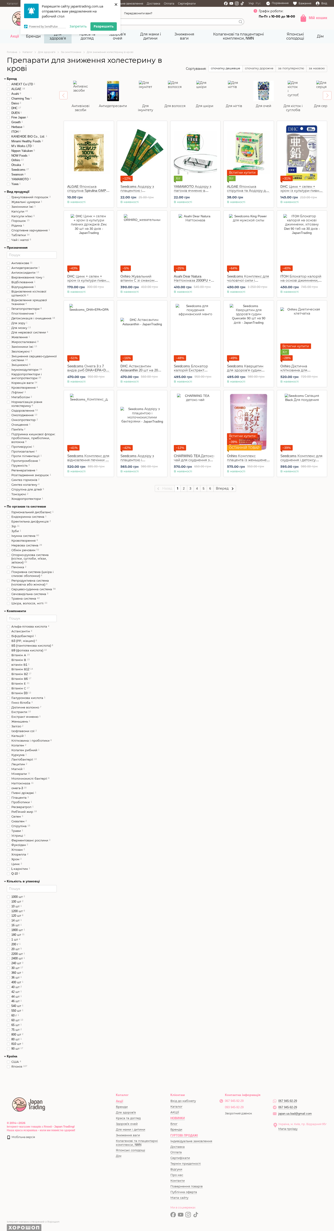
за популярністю (291, 68)
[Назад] (63, 95)
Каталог (12, 3)
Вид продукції (18, 191)
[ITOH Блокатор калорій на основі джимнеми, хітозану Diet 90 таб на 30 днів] (302, 242)
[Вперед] (327, 95)
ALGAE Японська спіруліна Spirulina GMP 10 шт (86, 191)
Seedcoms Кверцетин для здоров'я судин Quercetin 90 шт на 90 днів (248, 370)
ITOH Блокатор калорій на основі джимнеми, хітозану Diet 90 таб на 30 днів (301, 282)
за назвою (317, 68)
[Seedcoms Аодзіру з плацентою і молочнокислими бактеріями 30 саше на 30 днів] (142, 422)
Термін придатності (185, 1163)
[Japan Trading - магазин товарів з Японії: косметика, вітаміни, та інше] (29, 1104)
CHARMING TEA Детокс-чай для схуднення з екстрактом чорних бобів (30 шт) (194, 462)
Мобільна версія (23, 1137)
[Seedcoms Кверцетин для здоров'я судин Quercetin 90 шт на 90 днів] (248, 332)
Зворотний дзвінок (238, 1113)
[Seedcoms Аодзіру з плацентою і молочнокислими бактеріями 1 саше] (142, 152)
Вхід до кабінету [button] (183, 1101)
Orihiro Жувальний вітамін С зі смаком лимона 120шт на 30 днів (141, 280)
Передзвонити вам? (138, 13)
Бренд (12, 78)
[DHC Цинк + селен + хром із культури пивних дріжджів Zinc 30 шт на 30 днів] (88, 242)
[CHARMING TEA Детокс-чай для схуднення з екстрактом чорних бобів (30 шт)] (195, 422)
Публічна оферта (183, 1192)
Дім (320, 36)
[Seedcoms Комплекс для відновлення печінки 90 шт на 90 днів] (88, 422)
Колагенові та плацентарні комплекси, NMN (238, 36)
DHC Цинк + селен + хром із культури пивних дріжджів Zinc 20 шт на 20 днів (301, 193)
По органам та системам (26, 506)
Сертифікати (187, 3)
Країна (12, 1056)
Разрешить (104, 26)
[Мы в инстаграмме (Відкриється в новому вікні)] (237, 3)
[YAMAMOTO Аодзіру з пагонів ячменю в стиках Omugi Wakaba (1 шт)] (195, 152)
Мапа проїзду (288, 1129)
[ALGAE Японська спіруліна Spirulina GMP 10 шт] (88, 152)
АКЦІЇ (174, 1112)
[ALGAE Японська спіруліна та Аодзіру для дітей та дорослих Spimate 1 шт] (248, 152)
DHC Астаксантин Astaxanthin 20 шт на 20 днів (139, 370)
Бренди (33, 36)
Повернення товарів (186, 1186)
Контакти (177, 1180)
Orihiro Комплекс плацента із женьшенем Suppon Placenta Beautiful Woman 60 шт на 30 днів (248, 462)
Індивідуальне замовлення (124, 3)
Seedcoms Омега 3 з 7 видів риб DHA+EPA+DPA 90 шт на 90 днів (88, 370)
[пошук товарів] (240, 21)
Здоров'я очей (117, 36)
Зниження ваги (184, 36)
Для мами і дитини (150, 36)
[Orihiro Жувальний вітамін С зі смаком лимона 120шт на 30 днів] (142, 242)
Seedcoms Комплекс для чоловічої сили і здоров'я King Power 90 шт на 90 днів (248, 282)
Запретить (78, 26)
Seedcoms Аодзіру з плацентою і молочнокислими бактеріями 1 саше (137, 193)
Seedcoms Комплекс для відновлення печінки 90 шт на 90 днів (88, 460)
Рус (258, 3)
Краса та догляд (87, 36)
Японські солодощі (295, 36)
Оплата (169, 3)
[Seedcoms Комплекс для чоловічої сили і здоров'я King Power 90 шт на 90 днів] (248, 242)
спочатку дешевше (225, 68)
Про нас (176, 1175)
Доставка (153, 3)
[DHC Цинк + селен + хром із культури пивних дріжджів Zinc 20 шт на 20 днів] (302, 152)
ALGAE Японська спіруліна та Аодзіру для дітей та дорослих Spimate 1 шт (248, 193)
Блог (173, 1124)
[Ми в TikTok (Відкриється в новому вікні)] (242, 3)
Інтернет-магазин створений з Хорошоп (33, 1221)
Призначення (17, 247)
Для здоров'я (58, 36)
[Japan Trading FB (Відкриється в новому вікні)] (226, 3)
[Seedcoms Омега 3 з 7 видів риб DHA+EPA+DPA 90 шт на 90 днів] (88, 332)
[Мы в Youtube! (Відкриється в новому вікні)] (231, 3)
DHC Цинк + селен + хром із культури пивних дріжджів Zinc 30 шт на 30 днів (88, 282)
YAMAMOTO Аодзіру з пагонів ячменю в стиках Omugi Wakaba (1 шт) (193, 193)
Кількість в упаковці (23, 881)
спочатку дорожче (259, 68)
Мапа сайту (179, 1197)
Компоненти (16, 611)
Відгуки (176, 1169)
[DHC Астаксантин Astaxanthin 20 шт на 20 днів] (142, 332)
